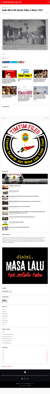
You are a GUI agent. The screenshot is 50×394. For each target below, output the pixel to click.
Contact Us (29, 385)
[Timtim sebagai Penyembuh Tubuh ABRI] (25, 73)
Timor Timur (8, 7)
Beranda (3, 7)
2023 (25, 356)
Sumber (3, 54)
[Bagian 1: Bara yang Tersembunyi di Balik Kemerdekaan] (5, 229)
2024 (25, 354)
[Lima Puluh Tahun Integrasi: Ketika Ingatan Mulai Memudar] (9, 90)
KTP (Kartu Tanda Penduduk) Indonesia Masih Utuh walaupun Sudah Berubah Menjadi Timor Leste (39, 97)
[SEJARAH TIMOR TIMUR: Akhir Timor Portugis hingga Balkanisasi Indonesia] (25, 179)
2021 (25, 361)
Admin (3, 309)
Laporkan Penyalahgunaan (7, 366)
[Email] (23, 62)
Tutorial (3, 324)
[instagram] (25, 379)
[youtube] (22, 379)
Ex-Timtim (4, 311)
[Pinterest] (21, 62)
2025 (25, 352)
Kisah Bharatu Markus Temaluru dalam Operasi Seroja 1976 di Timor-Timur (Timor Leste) (39, 80)
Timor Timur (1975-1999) (6, 336)
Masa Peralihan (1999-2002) (7, 338)
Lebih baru (3, 118)
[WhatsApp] (18, 62)
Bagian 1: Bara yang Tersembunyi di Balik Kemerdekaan (19, 227)
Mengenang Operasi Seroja (14, 191)
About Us (24, 385)
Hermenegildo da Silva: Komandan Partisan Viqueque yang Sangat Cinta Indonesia (24, 196)
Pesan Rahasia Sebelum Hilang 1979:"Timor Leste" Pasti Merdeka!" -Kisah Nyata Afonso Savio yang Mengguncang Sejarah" (9, 80)
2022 (25, 359)
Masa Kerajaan (5, 313)
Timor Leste (4, 318)
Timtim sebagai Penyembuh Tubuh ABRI (25, 79)
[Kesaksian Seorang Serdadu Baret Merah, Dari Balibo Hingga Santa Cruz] (5, 218)
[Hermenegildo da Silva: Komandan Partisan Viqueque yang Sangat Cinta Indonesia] (5, 198)
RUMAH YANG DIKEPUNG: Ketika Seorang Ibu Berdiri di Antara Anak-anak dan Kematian (25, 201)
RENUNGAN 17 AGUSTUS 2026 (14, 185)
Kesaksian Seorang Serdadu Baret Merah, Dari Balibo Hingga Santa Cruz (22, 216)
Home (3, 332)
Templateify (22, 383)
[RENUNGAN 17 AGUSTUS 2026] (5, 187)
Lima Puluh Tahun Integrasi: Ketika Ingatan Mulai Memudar (9, 96)
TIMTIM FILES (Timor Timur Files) (12, 2)
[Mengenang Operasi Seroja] (5, 192)
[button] (1, 2)
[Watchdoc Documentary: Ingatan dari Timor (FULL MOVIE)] (5, 208)
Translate (11, 292)
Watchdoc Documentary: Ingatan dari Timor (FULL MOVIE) (19, 206)
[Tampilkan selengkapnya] (26, 62)
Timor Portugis (5, 320)
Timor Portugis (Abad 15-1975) (8, 334)
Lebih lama (46, 118)
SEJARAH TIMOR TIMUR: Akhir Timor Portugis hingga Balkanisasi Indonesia (21, 181)
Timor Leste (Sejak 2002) (7, 340)
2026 (25, 350)
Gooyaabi (32, 383)
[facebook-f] (28, 379)
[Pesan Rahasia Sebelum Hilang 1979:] (9, 73)
